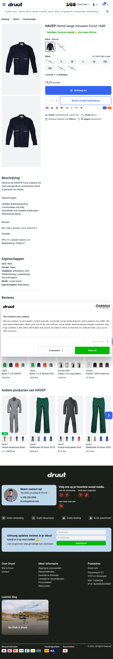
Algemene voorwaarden (49, 568)
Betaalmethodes (46, 571)
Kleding (5, 19)
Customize (54, 350)
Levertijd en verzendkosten (51, 579)
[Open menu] (4, 4)
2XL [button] (105, 61)
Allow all (92, 350)
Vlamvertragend (9, 277)
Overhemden (29, 19)
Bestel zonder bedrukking (86, 100)
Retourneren (44, 586)
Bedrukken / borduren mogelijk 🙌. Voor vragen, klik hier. (72, 32)
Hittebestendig (9, 274)
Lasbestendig (23, 274)
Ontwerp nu (80, 90)
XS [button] (50, 61)
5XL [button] (72, 68)
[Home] (15, 4)
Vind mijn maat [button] (102, 56)
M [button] (72, 61)
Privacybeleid (44, 582)
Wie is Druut (7, 568)
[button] (21, 59)
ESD (27, 271)
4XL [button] (61, 68)
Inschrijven (81, 543)
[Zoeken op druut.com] (56, 11)
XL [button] (94, 61)
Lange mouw (15, 281)
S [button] (61, 61)
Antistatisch (18, 271)
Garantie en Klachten (48, 575)
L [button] (83, 61)
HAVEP (50, 26)
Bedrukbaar (23, 284)
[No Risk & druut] (25, 634)
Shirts (16, 19)
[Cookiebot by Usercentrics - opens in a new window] (98, 307)
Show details (98, 341)
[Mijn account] (95, 4)
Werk (9, 263)
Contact (5, 571)
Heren (13, 267)
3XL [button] (50, 68)
